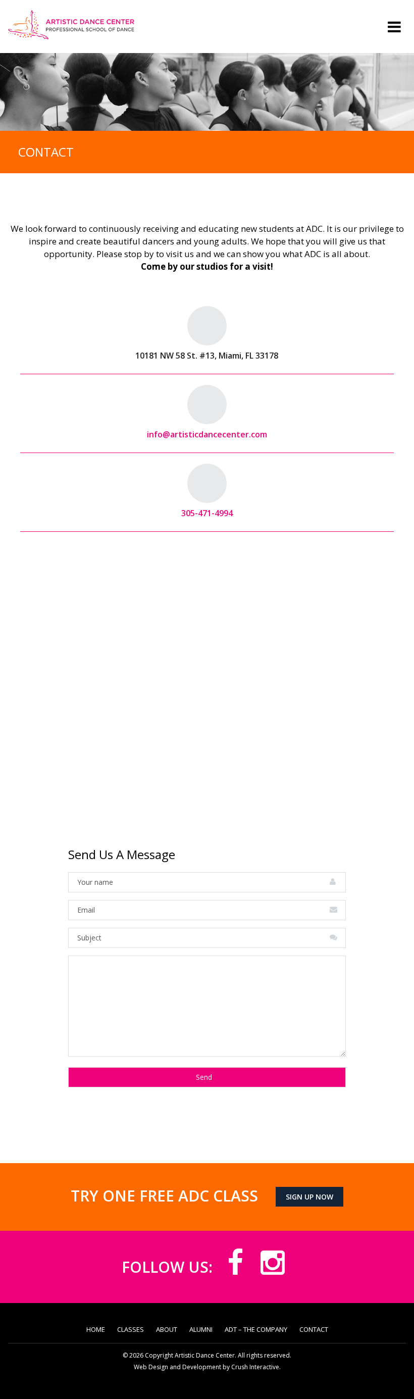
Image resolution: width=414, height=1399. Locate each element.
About (166, 1329)
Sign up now (309, 1197)
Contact (313, 1329)
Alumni (201, 1329)
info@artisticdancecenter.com (207, 434)
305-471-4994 (207, 513)
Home (95, 1329)
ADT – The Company (256, 1329)
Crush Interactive (255, 1367)
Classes (130, 1329)
